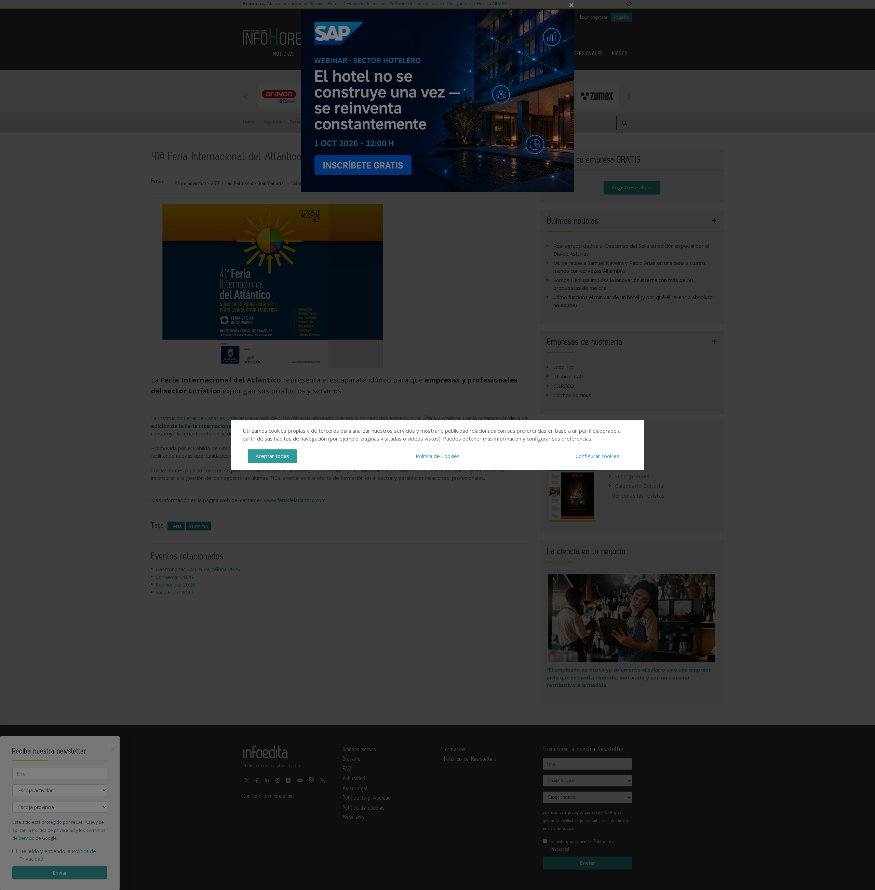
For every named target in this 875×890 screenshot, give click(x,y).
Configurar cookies (597, 456)
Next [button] (628, 96)
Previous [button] (246, 96)
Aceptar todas (272, 456)
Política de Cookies (438, 456)
